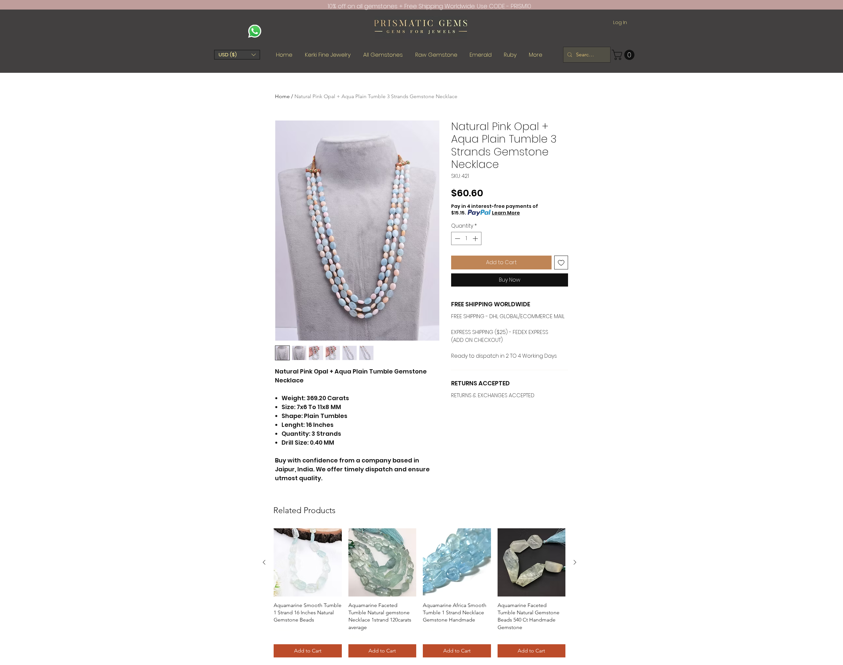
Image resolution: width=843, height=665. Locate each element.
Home (282, 96)
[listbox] (237, 55)
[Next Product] (575, 562)
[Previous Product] (264, 562)
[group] (419, 593)
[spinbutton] (466, 238)
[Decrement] (456, 238)
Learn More (506, 212)
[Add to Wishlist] (561, 262)
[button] (237, 55)
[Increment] (475, 238)
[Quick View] (308, 562)
